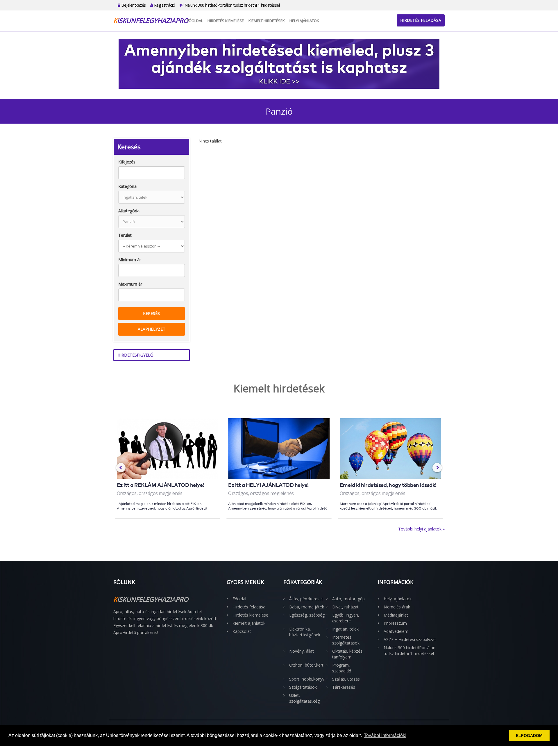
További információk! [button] (385, 735)
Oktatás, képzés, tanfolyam (348, 654)
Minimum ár (129, 259)
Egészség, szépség (307, 615)
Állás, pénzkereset (306, 598)
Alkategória (129, 210)
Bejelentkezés (133, 5)
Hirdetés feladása (420, 20)
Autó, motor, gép (348, 598)
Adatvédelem (396, 631)
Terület (125, 235)
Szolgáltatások (303, 687)
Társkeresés (343, 687)
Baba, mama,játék (306, 607)
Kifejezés (126, 162)
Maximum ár (130, 284)
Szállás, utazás (346, 679)
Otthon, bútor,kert (306, 665)
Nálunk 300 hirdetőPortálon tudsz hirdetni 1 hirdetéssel (231, 5)
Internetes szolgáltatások (346, 640)
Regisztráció (164, 5)
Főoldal (195, 20)
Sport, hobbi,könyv (306, 679)
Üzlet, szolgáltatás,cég (304, 698)
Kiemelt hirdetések (266, 20)
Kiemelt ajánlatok (249, 623)
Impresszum (395, 623)
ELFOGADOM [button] (529, 735)
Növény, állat (301, 651)
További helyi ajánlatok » (421, 529)
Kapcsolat (242, 631)
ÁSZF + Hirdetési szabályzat (410, 639)
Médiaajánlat (396, 615)
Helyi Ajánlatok (304, 20)
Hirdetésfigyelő (135, 355)
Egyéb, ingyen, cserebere (345, 618)
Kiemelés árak (397, 607)
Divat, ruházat (345, 607)
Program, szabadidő (341, 668)
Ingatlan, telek (345, 629)
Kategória (127, 186)
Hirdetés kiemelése (226, 20)
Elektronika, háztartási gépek (304, 632)
